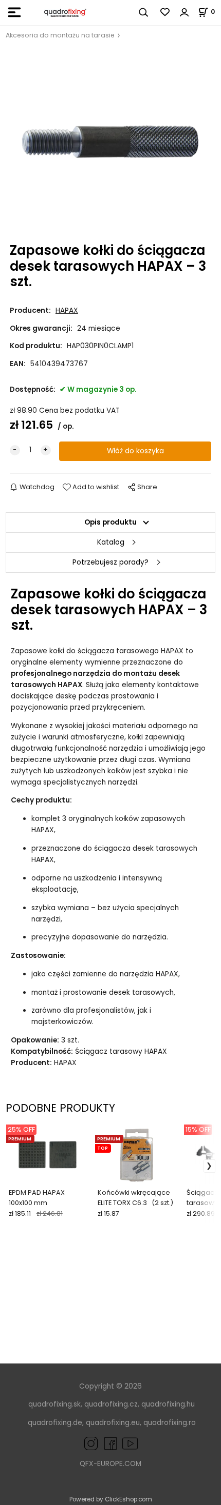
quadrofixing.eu (113, 1423)
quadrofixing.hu (168, 1404)
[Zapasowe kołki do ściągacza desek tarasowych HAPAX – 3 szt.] (110, 141)
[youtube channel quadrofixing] (130, 1443)
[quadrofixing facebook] (108, 1443)
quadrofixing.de (55, 1423)
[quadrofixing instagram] (91, 1443)
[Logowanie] (184, 12)
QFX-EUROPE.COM (110, 1464)
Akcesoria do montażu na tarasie (60, 35)
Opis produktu (110, 522)
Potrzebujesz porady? (110, 562)
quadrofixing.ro (169, 1423)
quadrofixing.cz (111, 1404)
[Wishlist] (165, 12)
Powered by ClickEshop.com (110, 1499)
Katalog (110, 542)
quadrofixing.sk (54, 1404)
